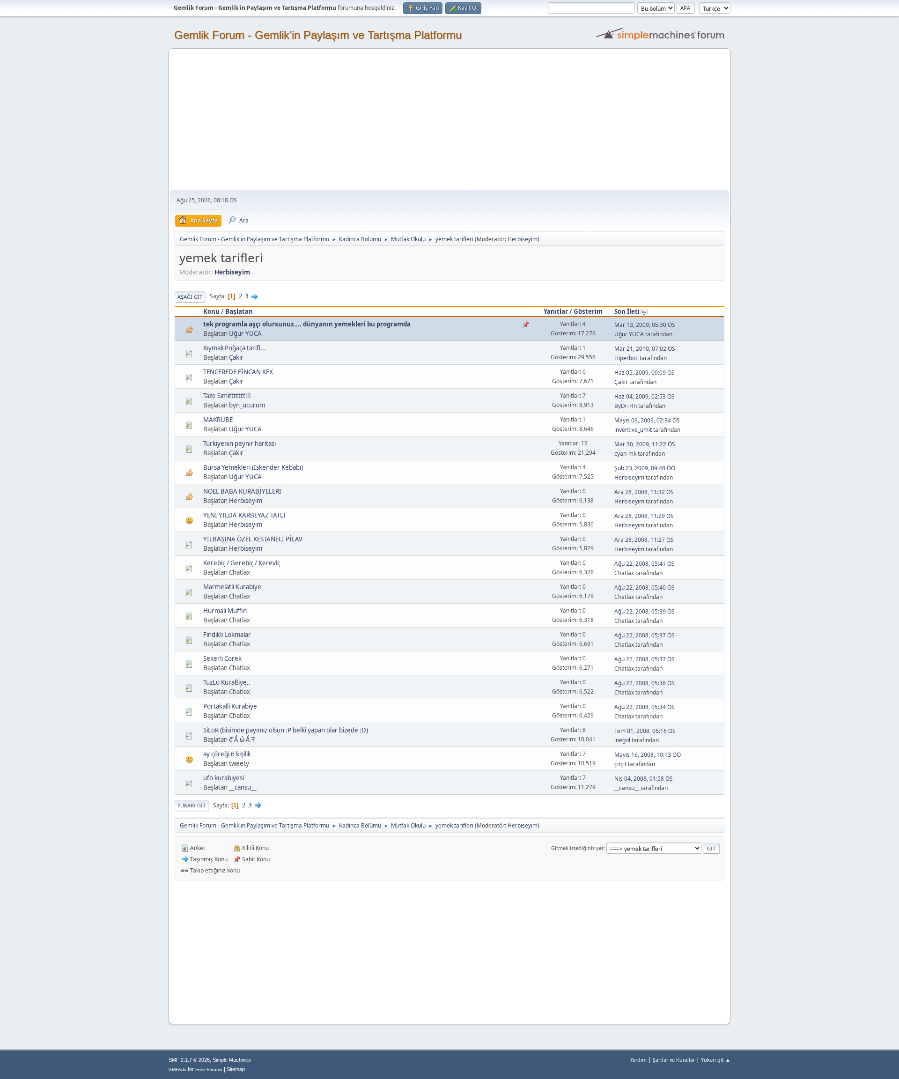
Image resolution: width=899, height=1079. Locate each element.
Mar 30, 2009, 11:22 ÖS (644, 444)
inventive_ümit (633, 430)
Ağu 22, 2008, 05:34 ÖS (644, 707)
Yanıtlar (556, 311)
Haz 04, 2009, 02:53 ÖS (644, 396)
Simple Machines (232, 1060)
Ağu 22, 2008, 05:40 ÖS (644, 587)
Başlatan (239, 311)
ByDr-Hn (625, 406)
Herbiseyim (523, 239)
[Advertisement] (449, 119)
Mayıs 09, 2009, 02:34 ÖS (647, 420)
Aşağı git (189, 296)
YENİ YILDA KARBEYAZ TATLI (244, 515)
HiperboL (626, 358)
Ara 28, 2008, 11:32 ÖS (644, 492)
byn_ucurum (247, 405)
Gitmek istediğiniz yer (577, 847)
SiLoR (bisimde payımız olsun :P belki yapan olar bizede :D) (285, 730)
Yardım (638, 1059)
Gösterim (588, 311)
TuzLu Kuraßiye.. (227, 682)
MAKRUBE (218, 419)
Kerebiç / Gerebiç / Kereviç (241, 563)
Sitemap (236, 1069)
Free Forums (208, 1069)
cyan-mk (625, 454)
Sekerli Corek (222, 658)
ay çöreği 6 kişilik (227, 754)
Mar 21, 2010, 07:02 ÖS (644, 349)
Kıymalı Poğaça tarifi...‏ (234, 348)
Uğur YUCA (245, 333)
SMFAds (177, 1069)
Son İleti (627, 311)
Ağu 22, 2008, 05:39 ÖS (644, 611)
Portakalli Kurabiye (230, 706)
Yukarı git (191, 805)
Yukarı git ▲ (715, 1059)
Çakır (236, 357)
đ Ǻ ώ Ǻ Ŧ (242, 739)
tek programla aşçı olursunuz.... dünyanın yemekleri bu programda (307, 324)
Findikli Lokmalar (227, 634)
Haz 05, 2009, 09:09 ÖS (644, 373)
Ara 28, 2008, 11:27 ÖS (644, 540)
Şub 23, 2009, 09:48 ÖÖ (644, 468)
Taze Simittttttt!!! (227, 396)
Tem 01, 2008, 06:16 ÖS (645, 731)
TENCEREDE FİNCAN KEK (238, 372)
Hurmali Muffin (225, 610)
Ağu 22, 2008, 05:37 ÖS (644, 635)
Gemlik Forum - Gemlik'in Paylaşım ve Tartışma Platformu (318, 35)
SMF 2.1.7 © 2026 (189, 1060)
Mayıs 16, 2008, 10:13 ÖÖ (647, 755)
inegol (622, 740)
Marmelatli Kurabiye (232, 587)
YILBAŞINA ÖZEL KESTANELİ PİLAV (252, 539)
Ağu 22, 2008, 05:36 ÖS (644, 683)
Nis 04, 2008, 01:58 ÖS (643, 779)
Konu (211, 311)
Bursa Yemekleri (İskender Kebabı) (253, 467)
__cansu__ (243, 787)
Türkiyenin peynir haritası (239, 443)
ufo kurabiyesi (223, 778)
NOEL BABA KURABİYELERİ (242, 491)
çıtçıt (620, 764)
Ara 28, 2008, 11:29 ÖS (644, 516)
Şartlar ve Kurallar (674, 1059)
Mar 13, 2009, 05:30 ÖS (644, 325)
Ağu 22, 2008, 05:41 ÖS (644, 564)
